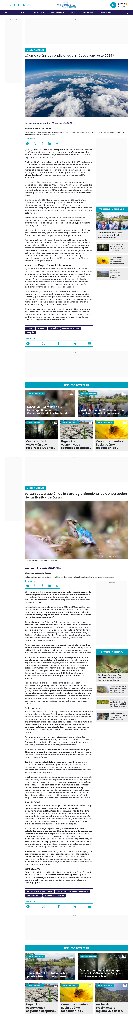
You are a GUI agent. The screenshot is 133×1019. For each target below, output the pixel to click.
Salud (73, 12)
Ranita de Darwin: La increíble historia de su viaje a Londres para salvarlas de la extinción (118, 690)
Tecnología (38, 12)
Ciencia (23, 12)
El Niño (41, 328)
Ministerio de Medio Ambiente (72, 891)
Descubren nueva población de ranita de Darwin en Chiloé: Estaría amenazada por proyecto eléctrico (118, 703)
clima (30, 328)
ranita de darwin (54, 895)
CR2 (42, 245)
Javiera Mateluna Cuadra (37, 123)
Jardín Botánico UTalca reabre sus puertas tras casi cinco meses (110, 235)
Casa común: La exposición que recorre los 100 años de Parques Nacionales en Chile (118, 247)
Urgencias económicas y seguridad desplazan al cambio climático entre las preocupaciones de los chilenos (76, 444)
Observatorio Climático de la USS (64, 162)
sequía (30, 332)
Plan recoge (34, 895)
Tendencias (88, 12)
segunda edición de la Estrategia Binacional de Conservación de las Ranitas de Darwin (58, 593)
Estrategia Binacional (39, 891)
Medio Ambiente (35, 49)
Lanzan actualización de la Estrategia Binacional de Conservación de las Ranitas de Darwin (47, 410)
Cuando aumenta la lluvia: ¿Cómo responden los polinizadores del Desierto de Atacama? (118, 261)
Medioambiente (57, 12)
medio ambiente (70, 328)
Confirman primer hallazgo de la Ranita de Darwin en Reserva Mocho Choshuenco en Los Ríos (118, 716)
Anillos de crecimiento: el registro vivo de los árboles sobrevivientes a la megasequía (117, 274)
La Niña (54, 328)
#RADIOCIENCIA (106, 12)
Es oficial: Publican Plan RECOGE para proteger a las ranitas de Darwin (110, 677)
